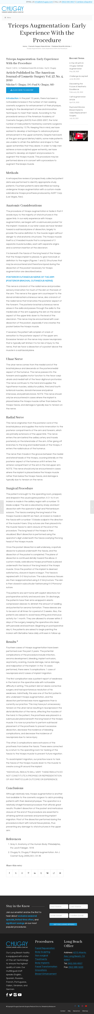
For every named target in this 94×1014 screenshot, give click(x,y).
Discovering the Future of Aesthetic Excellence (77, 86)
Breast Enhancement (46, 974)
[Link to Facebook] (75, 1006)
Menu (9, 17)
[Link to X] (79, 1006)
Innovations (41, 970)
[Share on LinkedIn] (35, 873)
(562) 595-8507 (68, 2)
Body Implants (42, 963)
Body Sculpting (42, 952)
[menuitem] (62, 1011)
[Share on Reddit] (54, 873)
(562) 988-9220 (76, 967)
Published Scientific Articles (32, 68)
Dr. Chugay (51, 68)
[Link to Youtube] (86, 1006)
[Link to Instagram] (82, 1006)
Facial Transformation (46, 966)
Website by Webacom (49, 1006)
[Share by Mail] (60, 873)
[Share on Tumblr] (41, 873)
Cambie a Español (84, 2)
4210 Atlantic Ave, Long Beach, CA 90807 (75, 956)
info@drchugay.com (44, 2)
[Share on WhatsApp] (22, 873)
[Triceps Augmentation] (2, 507)
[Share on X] (16, 873)
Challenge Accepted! (78, 76)
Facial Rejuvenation (45, 948)
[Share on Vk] (47, 873)
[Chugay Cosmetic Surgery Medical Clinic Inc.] (38, 9)
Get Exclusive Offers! (64, 924)
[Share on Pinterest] (28, 873)
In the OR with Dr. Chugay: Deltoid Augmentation (76, 66)
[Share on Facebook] (9, 873)
